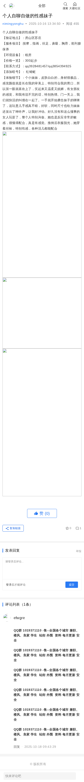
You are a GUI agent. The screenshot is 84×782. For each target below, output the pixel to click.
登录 (9, 584)
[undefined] (6, 6)
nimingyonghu (13, 23)
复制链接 (15, 528)
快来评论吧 (13, 776)
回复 (17, 746)
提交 (71, 584)
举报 (79, 551)
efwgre (19, 618)
